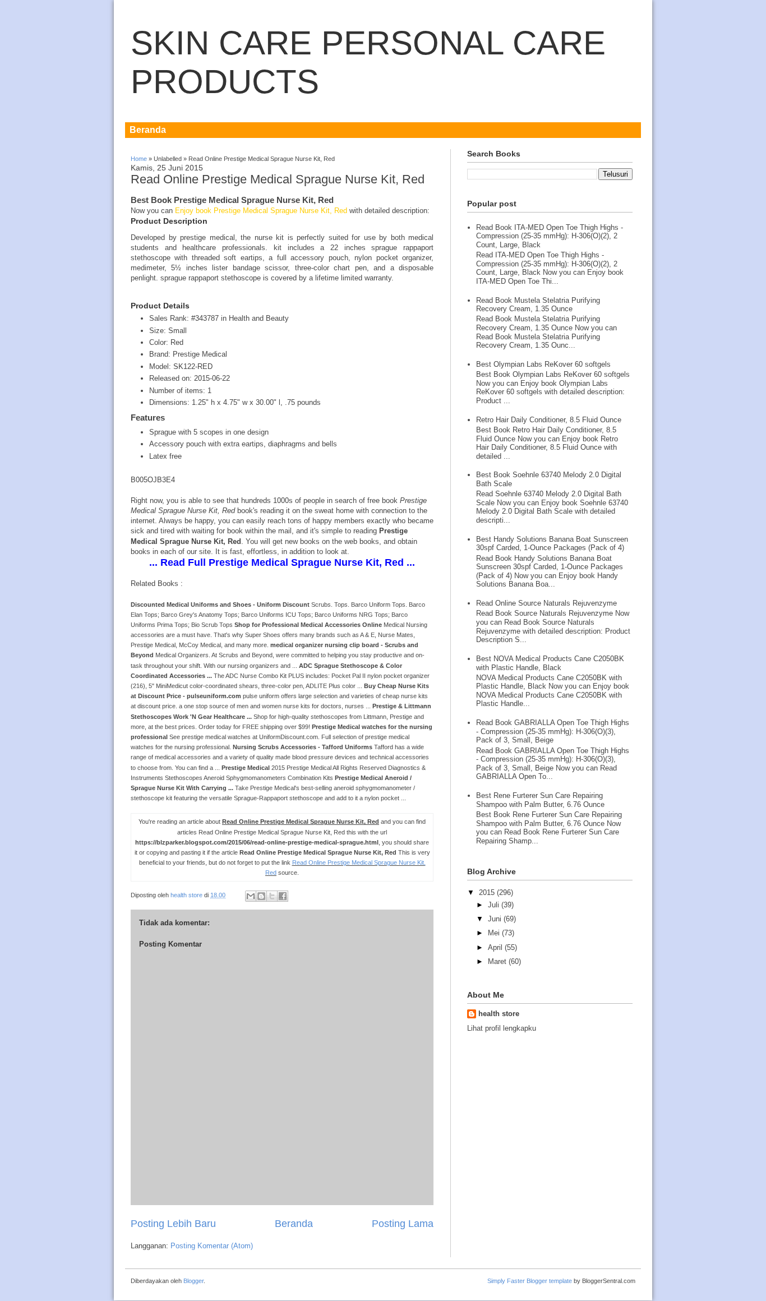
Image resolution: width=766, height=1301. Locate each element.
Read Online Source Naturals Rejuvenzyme (546, 603)
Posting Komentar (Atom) (211, 1246)
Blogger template (549, 1280)
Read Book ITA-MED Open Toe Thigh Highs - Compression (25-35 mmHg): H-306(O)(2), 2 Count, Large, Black (549, 236)
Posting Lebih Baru (173, 1223)
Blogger (193, 1280)
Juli (493, 905)
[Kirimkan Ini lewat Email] (250, 896)
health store (187, 895)
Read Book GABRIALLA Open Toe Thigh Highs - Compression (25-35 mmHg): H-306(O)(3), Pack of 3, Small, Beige (552, 731)
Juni (494, 919)
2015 (487, 892)
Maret (497, 961)
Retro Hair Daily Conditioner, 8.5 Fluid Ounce (548, 420)
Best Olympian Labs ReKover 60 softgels (543, 364)
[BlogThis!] (261, 896)
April (495, 947)
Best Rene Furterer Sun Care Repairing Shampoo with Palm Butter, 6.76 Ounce (540, 800)
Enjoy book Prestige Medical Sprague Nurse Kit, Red (262, 210)
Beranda (148, 130)
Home (139, 158)
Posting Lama (402, 1223)
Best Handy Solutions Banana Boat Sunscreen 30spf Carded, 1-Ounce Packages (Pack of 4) (552, 543)
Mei (494, 933)
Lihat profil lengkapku (501, 1028)
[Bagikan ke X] (272, 896)
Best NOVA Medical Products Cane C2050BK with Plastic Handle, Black (550, 663)
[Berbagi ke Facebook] (282, 896)
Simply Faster (507, 1280)
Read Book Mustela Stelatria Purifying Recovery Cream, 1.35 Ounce (538, 304)
